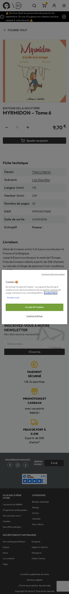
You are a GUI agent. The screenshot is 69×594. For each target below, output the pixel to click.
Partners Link (13, 297)
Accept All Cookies (34, 307)
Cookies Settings (34, 316)
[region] (34, 297)
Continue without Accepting (53, 274)
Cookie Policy (50, 293)
